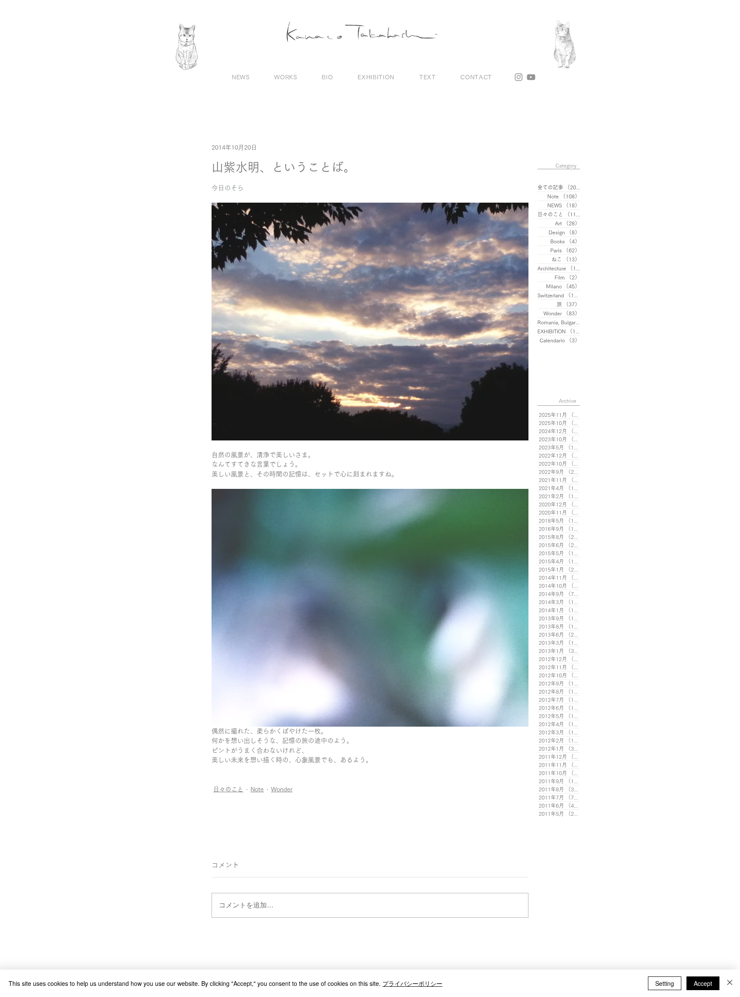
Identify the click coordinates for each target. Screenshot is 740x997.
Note (257, 789)
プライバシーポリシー (412, 983)
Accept (703, 983)
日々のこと (228, 789)
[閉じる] (730, 983)
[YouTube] (531, 77)
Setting (664, 983)
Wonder (281, 789)
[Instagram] (518, 77)
